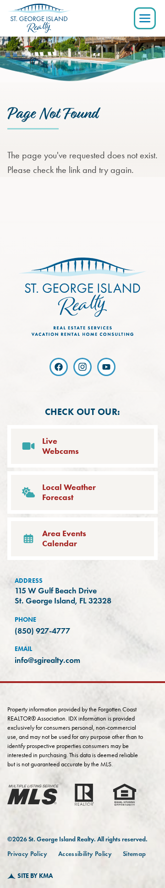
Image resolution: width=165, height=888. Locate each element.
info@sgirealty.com (47, 660)
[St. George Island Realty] (39, 18)
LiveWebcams (60, 446)
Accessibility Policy (85, 854)
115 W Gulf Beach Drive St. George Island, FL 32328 (63, 596)
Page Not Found (52, 114)
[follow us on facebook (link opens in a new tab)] (59, 367)
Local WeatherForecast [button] (69, 492)
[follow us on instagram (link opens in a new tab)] (82, 367)
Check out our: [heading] (83, 411)
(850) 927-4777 (42, 631)
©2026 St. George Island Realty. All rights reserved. (77, 839)
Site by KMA (35, 876)
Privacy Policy (27, 854)
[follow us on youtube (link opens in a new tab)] (106, 367)
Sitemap (134, 854)
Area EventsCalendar (64, 538)
